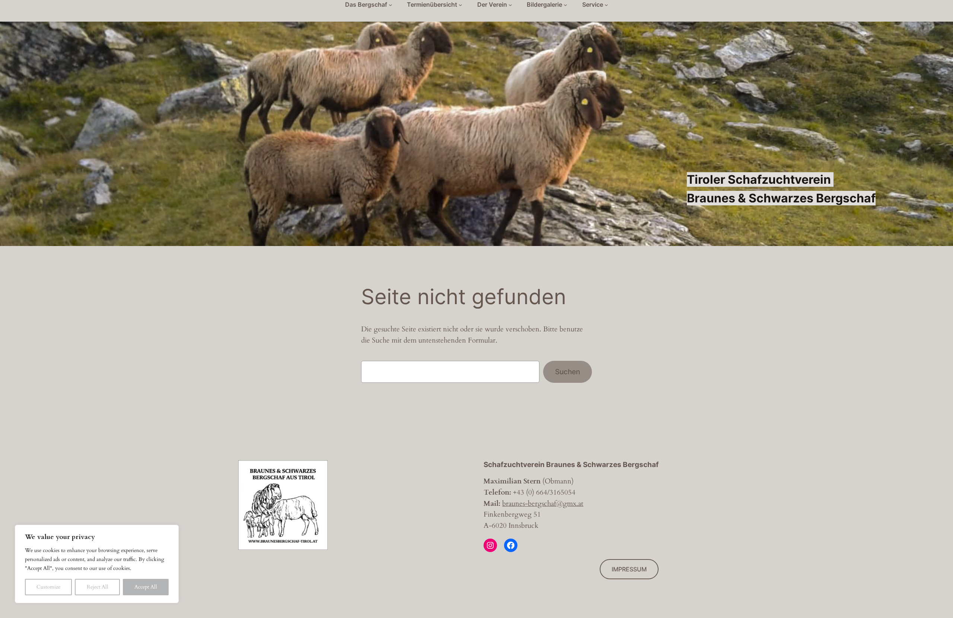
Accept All (145, 586)
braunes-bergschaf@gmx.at (542, 503)
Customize (48, 586)
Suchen (567, 371)
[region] (97, 564)
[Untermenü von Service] (606, 5)
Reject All (97, 586)
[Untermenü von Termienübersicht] (460, 5)
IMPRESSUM (629, 569)
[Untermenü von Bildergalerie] (565, 5)
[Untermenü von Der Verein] (510, 5)
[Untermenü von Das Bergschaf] (390, 5)
